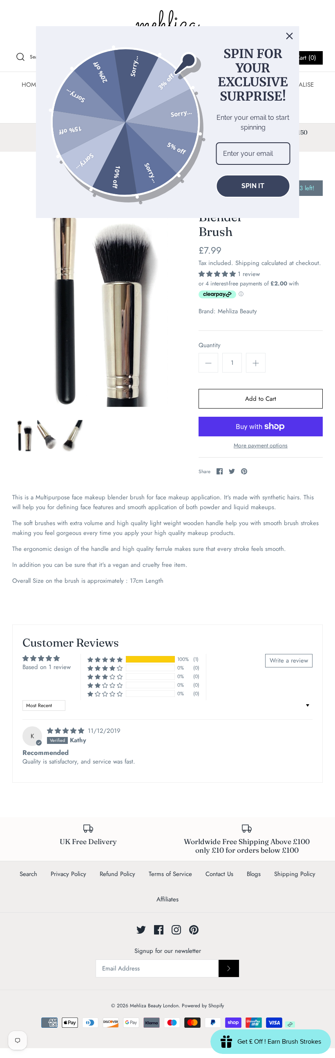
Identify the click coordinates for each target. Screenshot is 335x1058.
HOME (30, 84)
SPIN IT (252, 186)
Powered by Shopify (203, 1005)
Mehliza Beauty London (154, 1005)
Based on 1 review (46, 667)
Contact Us (219, 873)
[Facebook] (158, 929)
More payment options (261, 445)
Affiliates (167, 899)
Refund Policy (117, 873)
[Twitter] (141, 929)
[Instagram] (176, 929)
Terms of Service (170, 873)
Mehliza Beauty (237, 311)
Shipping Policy (294, 873)
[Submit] (229, 968)
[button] (218, 274)
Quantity (210, 345)
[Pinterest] (194, 929)
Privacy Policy (68, 873)
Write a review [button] (289, 660)
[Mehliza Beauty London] (167, 24)
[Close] (289, 36)
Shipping (247, 262)
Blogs (254, 873)
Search (28, 873)
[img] (66, 730)
